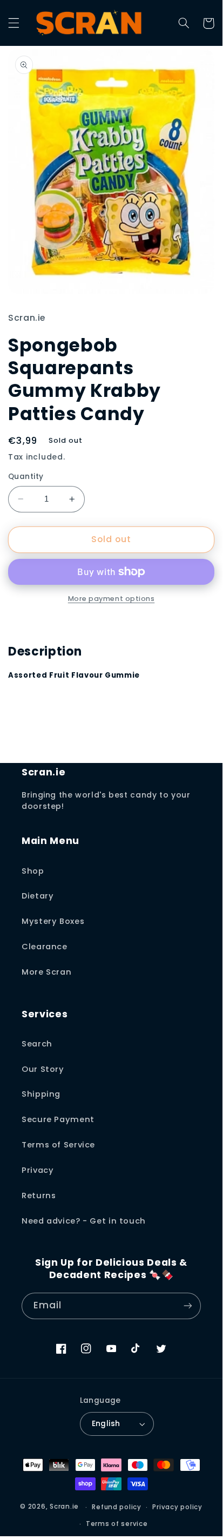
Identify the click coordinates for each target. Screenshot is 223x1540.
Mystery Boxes (53, 921)
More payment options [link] (111, 598)
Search (37, 1043)
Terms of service (117, 1523)
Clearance (44, 946)
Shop (33, 871)
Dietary (37, 895)
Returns (39, 1195)
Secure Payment (58, 1119)
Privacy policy (177, 1507)
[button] (13, 23)
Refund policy (116, 1507)
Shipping (41, 1094)
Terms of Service (58, 1144)
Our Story (43, 1069)
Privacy (37, 1170)
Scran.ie (64, 1507)
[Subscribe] (187, 1306)
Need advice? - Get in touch (84, 1220)
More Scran (46, 972)
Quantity (25, 476)
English (106, 1424)
